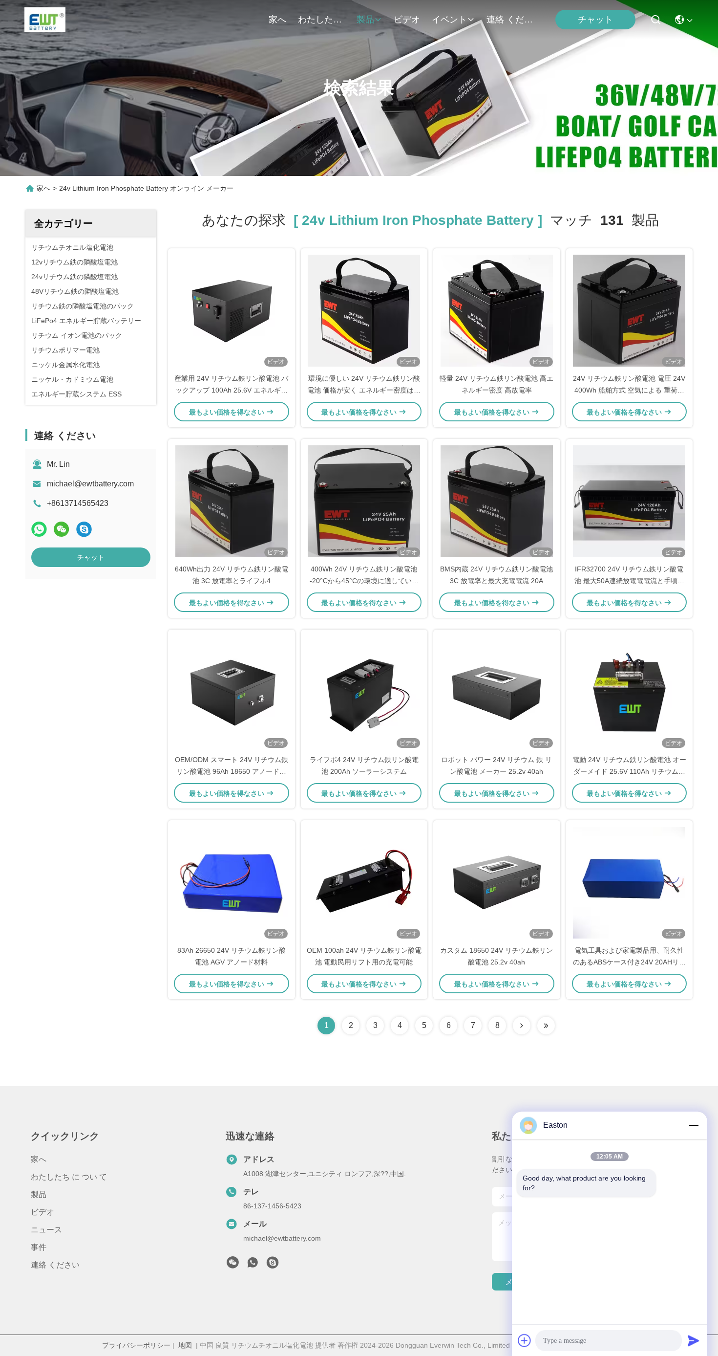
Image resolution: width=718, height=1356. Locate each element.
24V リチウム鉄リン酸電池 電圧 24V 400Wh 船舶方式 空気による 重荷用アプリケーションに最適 (629, 390)
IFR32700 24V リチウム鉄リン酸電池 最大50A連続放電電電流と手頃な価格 (629, 580)
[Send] (693, 1340)
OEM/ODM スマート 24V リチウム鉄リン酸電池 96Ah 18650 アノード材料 (231, 771)
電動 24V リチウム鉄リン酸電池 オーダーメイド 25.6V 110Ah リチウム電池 (629, 771)
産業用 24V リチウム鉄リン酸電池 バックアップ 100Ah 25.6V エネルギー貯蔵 (231, 390)
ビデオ (407, 19)
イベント (449, 19)
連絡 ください (509, 19)
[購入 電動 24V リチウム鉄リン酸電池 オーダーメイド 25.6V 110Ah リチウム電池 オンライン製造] (629, 692)
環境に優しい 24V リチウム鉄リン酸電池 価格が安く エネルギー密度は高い (364, 390)
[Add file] (524, 1340)
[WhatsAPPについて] (39, 529)
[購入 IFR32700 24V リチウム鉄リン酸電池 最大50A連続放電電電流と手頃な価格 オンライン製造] (629, 501)
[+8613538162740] (272, 1265)
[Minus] (693, 1125)
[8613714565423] (252, 1265)
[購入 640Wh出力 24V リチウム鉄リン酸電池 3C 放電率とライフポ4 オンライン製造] (231, 501)
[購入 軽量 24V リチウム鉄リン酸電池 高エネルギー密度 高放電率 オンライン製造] (497, 310)
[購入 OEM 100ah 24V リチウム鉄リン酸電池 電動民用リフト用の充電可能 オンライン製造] (364, 882)
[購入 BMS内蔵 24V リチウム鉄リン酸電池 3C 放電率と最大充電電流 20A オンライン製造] (497, 501)
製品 (365, 19)
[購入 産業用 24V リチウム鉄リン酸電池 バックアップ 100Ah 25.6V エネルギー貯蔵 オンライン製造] (231, 310)
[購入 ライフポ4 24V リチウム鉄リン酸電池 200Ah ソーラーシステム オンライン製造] (364, 692)
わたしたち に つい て (321, 19)
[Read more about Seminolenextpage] (521, 1025)
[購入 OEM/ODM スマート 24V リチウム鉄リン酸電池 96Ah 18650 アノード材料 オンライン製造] (231, 692)
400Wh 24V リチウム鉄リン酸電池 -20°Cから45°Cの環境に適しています (364, 580)
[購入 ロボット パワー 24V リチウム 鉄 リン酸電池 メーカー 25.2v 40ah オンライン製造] (497, 692)
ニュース (46, 1229)
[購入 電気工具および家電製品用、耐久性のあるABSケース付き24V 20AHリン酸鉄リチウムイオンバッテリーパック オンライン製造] (629, 882)
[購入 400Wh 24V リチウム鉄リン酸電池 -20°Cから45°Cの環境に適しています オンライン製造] (364, 501)
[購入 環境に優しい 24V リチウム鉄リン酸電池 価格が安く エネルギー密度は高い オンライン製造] (364, 310)
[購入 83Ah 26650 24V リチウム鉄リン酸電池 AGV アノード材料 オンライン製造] (231, 882)
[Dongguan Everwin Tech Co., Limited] (44, 19)
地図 (185, 1345)
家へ (277, 19)
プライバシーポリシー (136, 1345)
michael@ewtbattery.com (90, 484)
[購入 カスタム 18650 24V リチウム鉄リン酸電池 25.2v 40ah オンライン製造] (497, 882)
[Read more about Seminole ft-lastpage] (546, 1025)
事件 (38, 1247)
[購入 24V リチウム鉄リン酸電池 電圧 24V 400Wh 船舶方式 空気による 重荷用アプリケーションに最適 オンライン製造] (629, 310)
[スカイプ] (84, 529)
